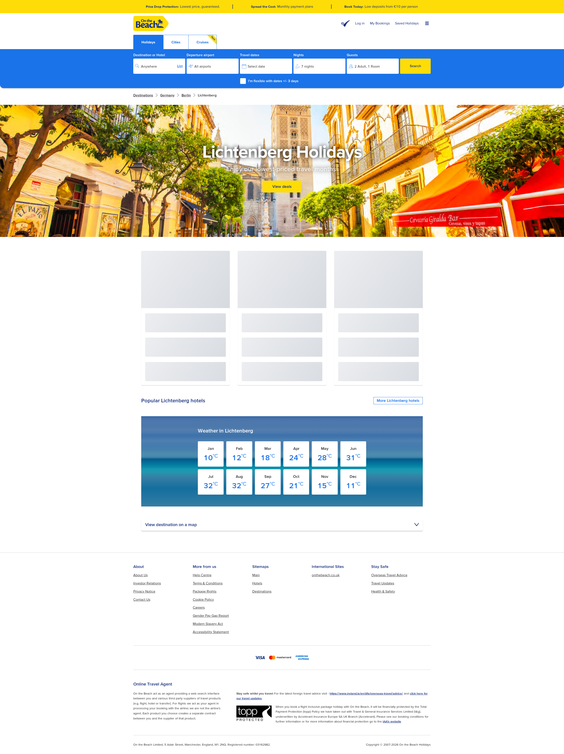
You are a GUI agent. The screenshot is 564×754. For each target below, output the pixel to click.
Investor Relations (147, 583)
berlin (186, 95)
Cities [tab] (175, 42)
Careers (199, 607)
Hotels (257, 583)
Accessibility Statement (211, 632)
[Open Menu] (427, 24)
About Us (140, 575)
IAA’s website (392, 721)
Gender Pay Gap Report (211, 615)
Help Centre (202, 575)
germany (167, 95)
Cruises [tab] (206, 39)
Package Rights (204, 591)
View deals (282, 186)
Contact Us (141, 599)
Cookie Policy (203, 599)
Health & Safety (383, 591)
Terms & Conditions (208, 583)
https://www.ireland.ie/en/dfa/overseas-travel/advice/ (366, 693)
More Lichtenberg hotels (398, 400)
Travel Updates (382, 583)
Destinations (143, 95)
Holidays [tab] (148, 42)
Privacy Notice (144, 591)
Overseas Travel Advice (389, 575)
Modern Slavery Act (208, 624)
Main (256, 575)
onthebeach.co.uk (326, 575)
